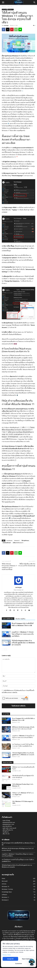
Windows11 (17, 540)
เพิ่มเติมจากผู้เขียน (20, 618)
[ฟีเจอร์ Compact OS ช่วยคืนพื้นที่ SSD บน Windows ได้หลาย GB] (6, 625)
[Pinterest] (12, 29)
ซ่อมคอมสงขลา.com (8, 824)
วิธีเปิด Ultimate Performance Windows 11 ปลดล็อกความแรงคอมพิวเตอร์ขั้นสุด (9, 566)
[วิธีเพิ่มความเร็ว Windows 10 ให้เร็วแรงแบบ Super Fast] (6, 795)
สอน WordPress (7, 826)
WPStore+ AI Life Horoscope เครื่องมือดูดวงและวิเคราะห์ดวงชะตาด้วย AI (17, 849)
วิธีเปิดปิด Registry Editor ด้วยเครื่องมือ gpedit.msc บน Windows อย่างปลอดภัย (23, 643)
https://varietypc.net (18, 590)
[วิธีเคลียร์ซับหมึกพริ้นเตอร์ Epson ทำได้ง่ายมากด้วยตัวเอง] (6, 778)
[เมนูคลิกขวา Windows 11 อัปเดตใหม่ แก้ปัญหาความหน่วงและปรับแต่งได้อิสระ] (6, 634)
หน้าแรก (4, 6)
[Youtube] (29, 610)
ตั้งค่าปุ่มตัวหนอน (25, 540)
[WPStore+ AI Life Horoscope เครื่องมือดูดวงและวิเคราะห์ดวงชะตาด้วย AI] (6, 729)
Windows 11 (10, 9)
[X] (8, 29)
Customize (18, 963)
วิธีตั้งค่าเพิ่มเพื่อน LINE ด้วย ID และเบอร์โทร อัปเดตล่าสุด (26, 565)
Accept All (10, 959)
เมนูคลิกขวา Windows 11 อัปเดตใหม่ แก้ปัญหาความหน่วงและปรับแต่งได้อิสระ (23, 634)
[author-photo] (18, 585)
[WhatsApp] (16, 29)
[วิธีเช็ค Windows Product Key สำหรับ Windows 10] (6, 786)
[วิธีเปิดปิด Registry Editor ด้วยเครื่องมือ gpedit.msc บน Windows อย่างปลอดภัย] (6, 643)
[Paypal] (18, 610)
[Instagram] (14, 610)
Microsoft (9, 6)
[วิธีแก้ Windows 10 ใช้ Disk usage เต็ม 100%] (6, 804)
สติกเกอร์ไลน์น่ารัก (8, 830)
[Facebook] (3, 29)
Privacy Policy (7, 954)
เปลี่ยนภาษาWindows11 (18, 542)
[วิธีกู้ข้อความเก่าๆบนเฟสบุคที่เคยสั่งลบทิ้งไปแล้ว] (6, 769)
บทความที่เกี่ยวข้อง (8, 618)
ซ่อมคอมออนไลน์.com (9, 822)
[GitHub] (11, 610)
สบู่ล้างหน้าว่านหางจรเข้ (9, 828)
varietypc (6, 25)
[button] (3, 2)
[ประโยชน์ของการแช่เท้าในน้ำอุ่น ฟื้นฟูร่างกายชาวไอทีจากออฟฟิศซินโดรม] (6, 746)
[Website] (26, 610)
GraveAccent (9, 540)
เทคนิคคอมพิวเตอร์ (7, 542)
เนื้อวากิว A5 (6, 834)
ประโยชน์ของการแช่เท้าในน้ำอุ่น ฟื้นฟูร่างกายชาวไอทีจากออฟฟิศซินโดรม (18, 860)
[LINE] (20, 29)
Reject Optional (26, 959)
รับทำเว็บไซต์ (6, 820)
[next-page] (6, 649)
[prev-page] (3, 649)
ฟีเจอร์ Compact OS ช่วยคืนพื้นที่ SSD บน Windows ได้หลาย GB (18, 844)
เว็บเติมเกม (6, 832)
